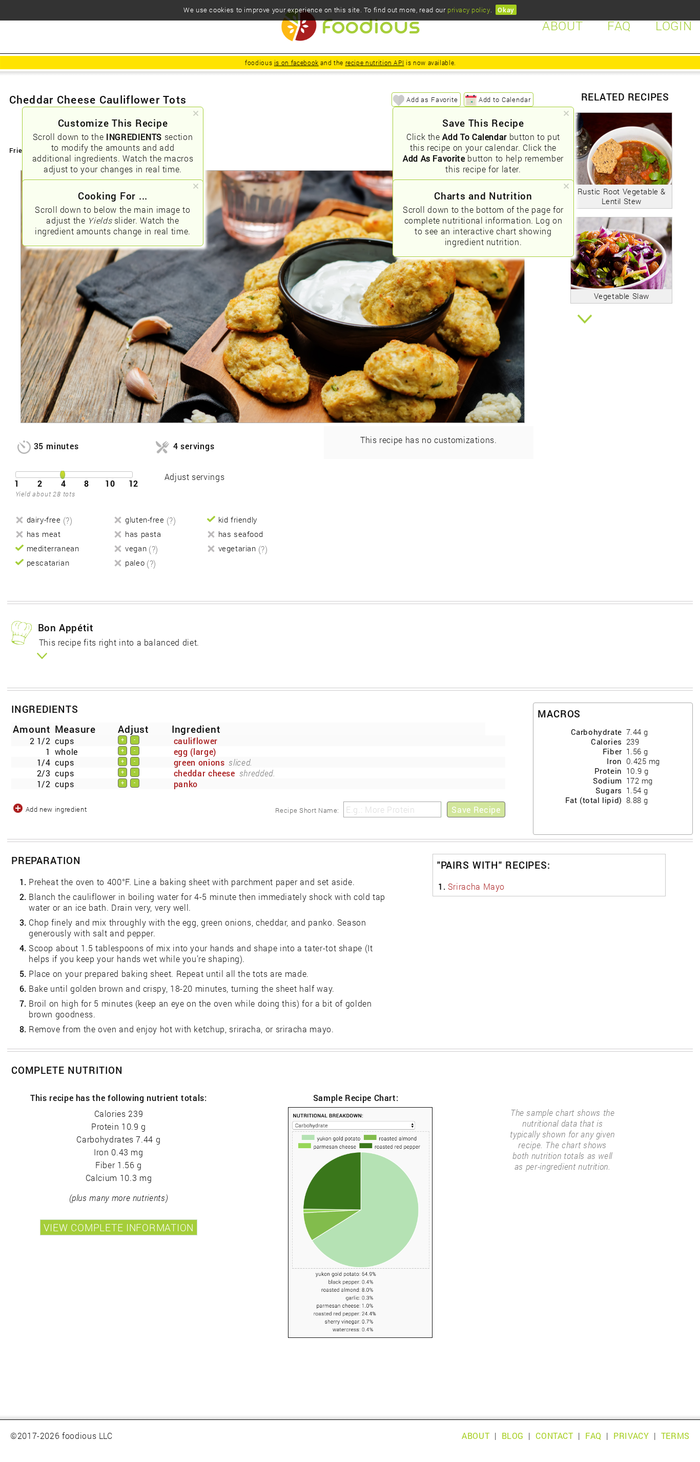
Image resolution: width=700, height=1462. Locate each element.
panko (186, 783)
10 (110, 483)
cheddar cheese (204, 773)
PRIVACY (631, 1435)
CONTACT (554, 1435)
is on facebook (296, 62)
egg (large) (195, 751)
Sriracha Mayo (476, 886)
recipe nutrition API (374, 62)
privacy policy (468, 9)
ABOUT (475, 1435)
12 (134, 483)
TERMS (675, 1435)
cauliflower (196, 740)
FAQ (593, 1435)
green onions (199, 762)
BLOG (513, 1435)
